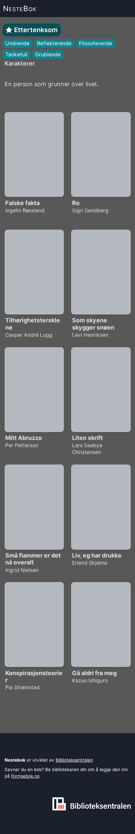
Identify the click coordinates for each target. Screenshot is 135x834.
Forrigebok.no (25, 776)
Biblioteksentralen (74, 760)
